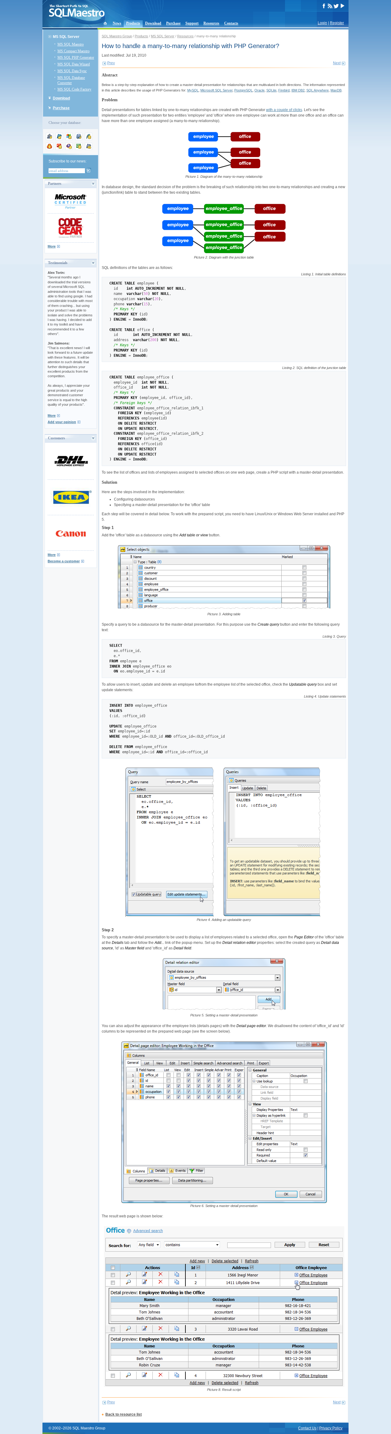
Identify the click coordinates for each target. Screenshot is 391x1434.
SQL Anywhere (317, 90)
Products (133, 23)
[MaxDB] (88, 149)
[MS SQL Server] (69, 139)
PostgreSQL (243, 90)
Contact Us (307, 1428)
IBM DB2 (298, 90)
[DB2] (78, 149)
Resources (211, 23)
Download (153, 23)
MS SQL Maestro (70, 44)
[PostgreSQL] (78, 139)
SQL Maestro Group (117, 36)
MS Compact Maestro (73, 51)
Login (322, 23)
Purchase (173, 23)
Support (192, 23)
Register (337, 23)
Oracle (259, 90)
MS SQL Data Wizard (73, 64)
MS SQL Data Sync (72, 71)
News (117, 23)
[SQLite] (88, 139)
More (52, 246)
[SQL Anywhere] (69, 149)
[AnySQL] (49, 139)
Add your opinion (62, 422)
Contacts (231, 23)
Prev (111, 63)
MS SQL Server (162, 36)
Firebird (284, 90)
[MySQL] (59, 139)
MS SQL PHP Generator (75, 57)
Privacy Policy (330, 1428)
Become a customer (64, 561)
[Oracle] (59, 149)
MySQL (193, 90)
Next (337, 63)
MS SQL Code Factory (74, 89)
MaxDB (336, 90)
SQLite (271, 90)
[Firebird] (49, 149)
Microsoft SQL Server (216, 90)
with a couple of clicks (284, 110)
